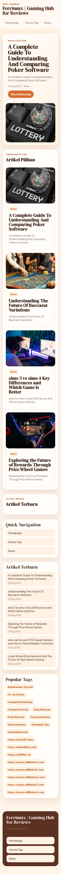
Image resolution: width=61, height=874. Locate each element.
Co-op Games (16, 694)
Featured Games (40, 717)
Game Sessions (17, 724)
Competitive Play (18, 709)
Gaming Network (18, 732)
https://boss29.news (21, 739)
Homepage (12, 22)
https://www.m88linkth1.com (26, 784)
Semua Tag (31, 22)
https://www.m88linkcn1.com (26, 762)
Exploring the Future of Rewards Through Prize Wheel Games (30, 464)
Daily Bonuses (42, 709)
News (47, 22)
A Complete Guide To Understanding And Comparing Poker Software (30, 222)
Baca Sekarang (21, 94)
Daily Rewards (16, 717)
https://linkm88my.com (22, 747)
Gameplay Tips (40, 724)
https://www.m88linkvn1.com (26, 792)
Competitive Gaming (20, 701)
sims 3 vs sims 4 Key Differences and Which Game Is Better (29, 385)
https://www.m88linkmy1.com (26, 777)
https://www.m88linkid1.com (25, 769)
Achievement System (20, 686)
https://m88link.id (19, 754)
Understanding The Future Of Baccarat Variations (28, 305)
